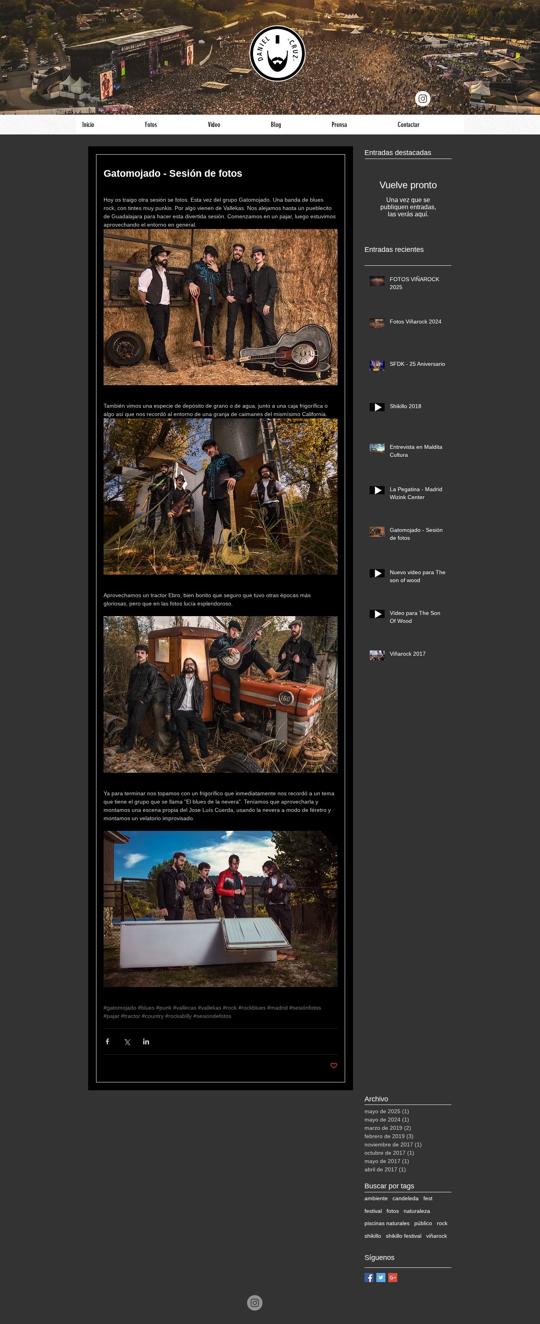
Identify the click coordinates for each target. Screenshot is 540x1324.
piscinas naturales (387, 1223)
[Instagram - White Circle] (422, 98)
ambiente (376, 1198)
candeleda (406, 1198)
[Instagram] (254, 1303)
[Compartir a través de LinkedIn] (146, 1041)
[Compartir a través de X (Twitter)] (126, 1041)
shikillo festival (403, 1236)
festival (373, 1211)
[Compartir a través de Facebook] (107, 1041)
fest (427, 1198)
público (423, 1223)
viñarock (436, 1236)
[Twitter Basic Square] (380, 1277)
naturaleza (417, 1211)
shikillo (372, 1236)
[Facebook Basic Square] (369, 1277)
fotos (393, 1211)
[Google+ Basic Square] (392, 1277)
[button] (170, 124)
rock (442, 1223)
